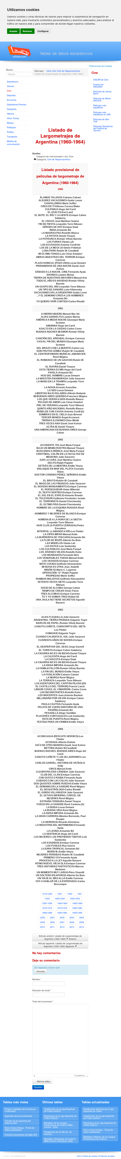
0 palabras (79, 1075)
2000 (42, 917)
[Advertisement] (17, 193)
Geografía (11, 109)
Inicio (79, 1156)
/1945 (47, 898)
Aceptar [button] (13, 31)
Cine (9, 90)
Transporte (12, 136)
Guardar (38, 1087)
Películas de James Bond (102, 92)
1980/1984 (77, 907)
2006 (52, 922)
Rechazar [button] (27, 31)
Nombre (36, 979)
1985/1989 (47, 912)
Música (10, 122)
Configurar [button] (43, 31)
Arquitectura (12, 81)
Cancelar (40, 971)
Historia (10, 113)
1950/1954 (75, 898)
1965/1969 (77, 903)
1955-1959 (47, 903)
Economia (11, 99)
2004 (81, 917)
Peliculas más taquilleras (99, 106)
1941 (79, 893)
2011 (52, 926)
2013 (72, 926)
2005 (42, 922)
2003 (72, 917)
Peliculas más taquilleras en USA (102, 113)
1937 (59, 893)
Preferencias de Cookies (100, 66)
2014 (81, 926)
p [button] (34, 1075)
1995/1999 (77, 912)
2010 (42, 926)
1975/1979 (62, 907)
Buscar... (10, 69)
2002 (62, 917)
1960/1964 (62, 903)
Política (10, 131)
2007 (62, 922)
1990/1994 (62, 912)
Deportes (11, 95)
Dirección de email (41, 990)
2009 (81, 922)
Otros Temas (13, 118)
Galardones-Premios (16, 104)
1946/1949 (60, 898)
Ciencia (10, 86)
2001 (52, 917)
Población (11, 127)
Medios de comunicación (13, 143)
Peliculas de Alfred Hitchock (102, 99)
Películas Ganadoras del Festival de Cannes (103, 128)
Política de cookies (89, 1156)
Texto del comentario (42, 1001)
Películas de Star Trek (101, 120)
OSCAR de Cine (100, 79)
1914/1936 (47, 893)
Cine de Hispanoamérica (58, 159)
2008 (72, 922)
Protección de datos (107, 1156)
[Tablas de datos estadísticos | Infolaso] (19, 51)
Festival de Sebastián (98, 85)
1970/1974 (47, 907)
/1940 (69, 893)
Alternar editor (43, 1081)
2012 (62, 926)
